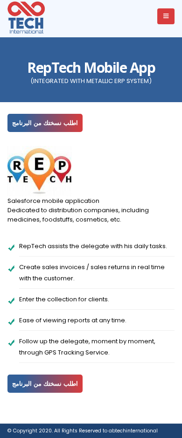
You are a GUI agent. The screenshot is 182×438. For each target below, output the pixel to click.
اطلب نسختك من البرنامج (45, 122)
